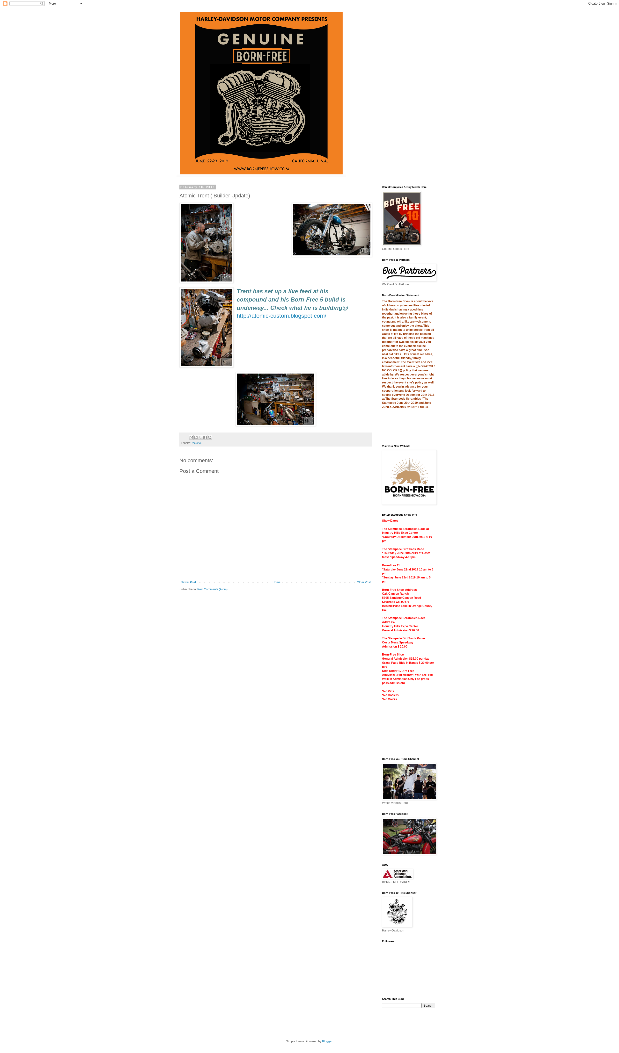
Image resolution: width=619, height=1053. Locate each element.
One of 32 (196, 442)
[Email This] (191, 437)
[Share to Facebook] (205, 437)
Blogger (327, 1041)
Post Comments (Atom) (212, 589)
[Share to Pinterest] (209, 437)
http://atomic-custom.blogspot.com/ (281, 315)
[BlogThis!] (195, 437)
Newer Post (188, 582)
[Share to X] (200, 437)
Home (276, 582)
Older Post (364, 582)
